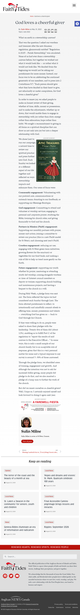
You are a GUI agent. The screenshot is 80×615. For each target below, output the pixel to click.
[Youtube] (17, 576)
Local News (49, 470)
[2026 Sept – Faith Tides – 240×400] (48, 181)
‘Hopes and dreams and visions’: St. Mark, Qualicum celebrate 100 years (60, 478)
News (7, 522)
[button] (77, 23)
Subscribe (51, 607)
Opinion (7, 470)
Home (32, 16)
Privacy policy (58, 604)
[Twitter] (11, 576)
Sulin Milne (25, 29)
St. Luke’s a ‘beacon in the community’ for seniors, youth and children (19, 504)
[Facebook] (5, 576)
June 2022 (27, 32)
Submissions (59, 607)
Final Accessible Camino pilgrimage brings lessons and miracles (59, 504)
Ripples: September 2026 (56, 527)
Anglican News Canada (8, 604)
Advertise (75, 607)
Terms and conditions (71, 604)
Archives (68, 607)
